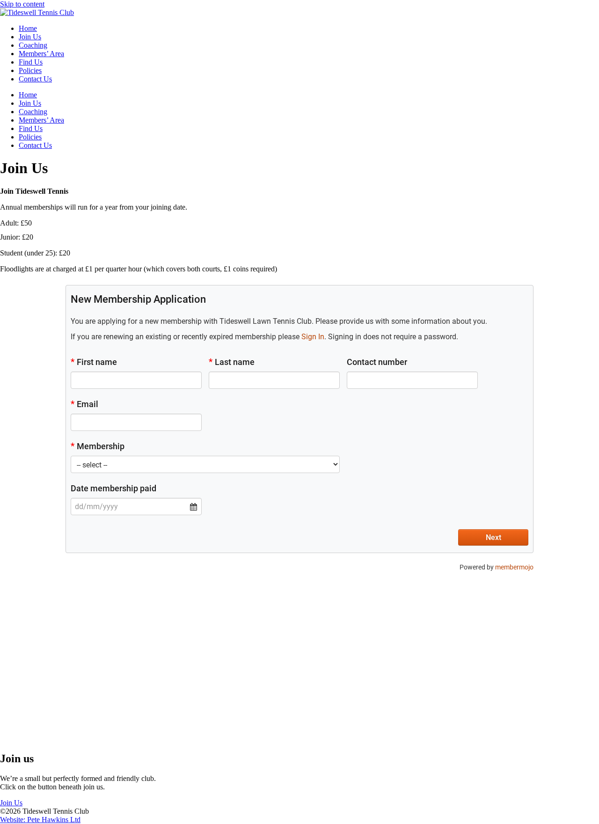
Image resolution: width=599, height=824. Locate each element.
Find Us (31, 62)
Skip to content (22, 4)
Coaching (33, 45)
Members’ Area (41, 54)
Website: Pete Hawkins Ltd (40, 820)
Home (28, 28)
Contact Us (35, 79)
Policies (30, 70)
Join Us (30, 37)
